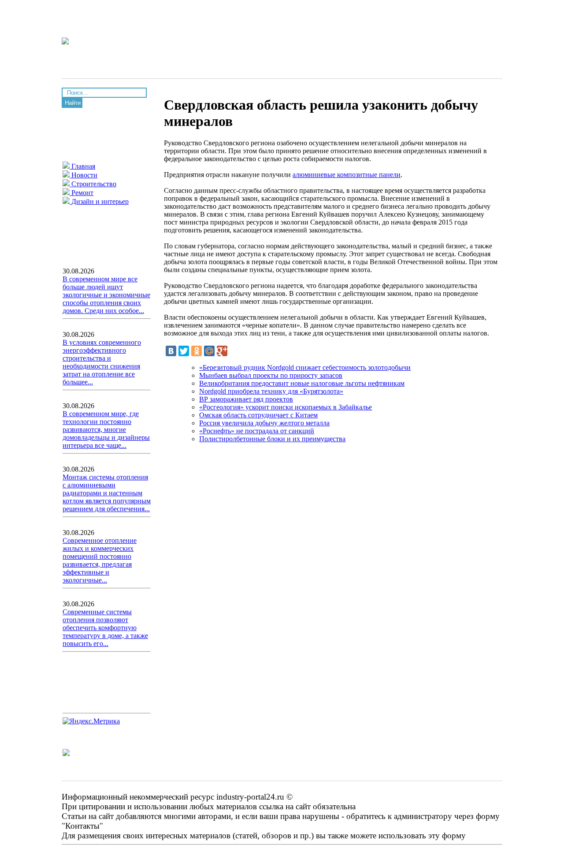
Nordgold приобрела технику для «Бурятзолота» (271, 391)
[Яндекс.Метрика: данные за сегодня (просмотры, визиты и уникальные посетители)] (91, 721)
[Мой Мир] (209, 351)
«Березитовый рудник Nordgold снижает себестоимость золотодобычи (305, 367)
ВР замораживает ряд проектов (246, 399)
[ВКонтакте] (171, 351)
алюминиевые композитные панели (347, 174)
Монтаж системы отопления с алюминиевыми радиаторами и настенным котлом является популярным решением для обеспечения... (107, 493)
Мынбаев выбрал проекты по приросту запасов (270, 375)
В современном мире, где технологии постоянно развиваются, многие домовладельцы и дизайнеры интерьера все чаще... (106, 429)
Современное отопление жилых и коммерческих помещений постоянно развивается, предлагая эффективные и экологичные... (100, 560)
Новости (83, 175)
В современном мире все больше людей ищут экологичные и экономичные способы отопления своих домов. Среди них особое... (106, 294)
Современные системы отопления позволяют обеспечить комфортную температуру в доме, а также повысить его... (105, 627)
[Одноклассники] (196, 351)
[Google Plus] (222, 351)
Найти (73, 103)
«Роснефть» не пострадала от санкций (256, 431)
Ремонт (81, 192)
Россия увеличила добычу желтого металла (264, 423)
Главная (82, 166)
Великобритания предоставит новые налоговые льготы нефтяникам (301, 383)
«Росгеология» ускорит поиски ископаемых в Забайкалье (285, 407)
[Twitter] (183, 351)
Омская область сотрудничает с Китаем (258, 415)
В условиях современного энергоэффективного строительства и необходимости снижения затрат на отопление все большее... (102, 362)
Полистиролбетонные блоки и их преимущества (272, 439)
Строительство (93, 184)
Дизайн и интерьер (99, 201)
